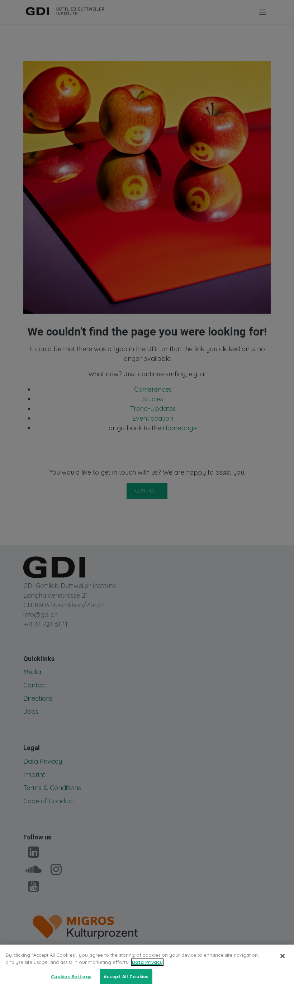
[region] (147, 967)
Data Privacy (147, 962)
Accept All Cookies (126, 976)
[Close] (282, 956)
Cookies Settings (71, 976)
